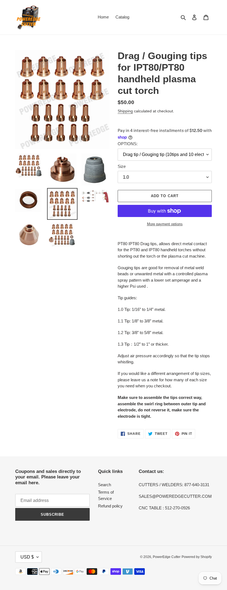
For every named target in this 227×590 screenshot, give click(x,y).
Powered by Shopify (197, 557)
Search (104, 484)
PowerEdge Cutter (166, 557)
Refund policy (110, 506)
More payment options (165, 224)
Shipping (125, 111)
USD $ (27, 557)
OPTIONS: (128, 143)
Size (122, 166)
